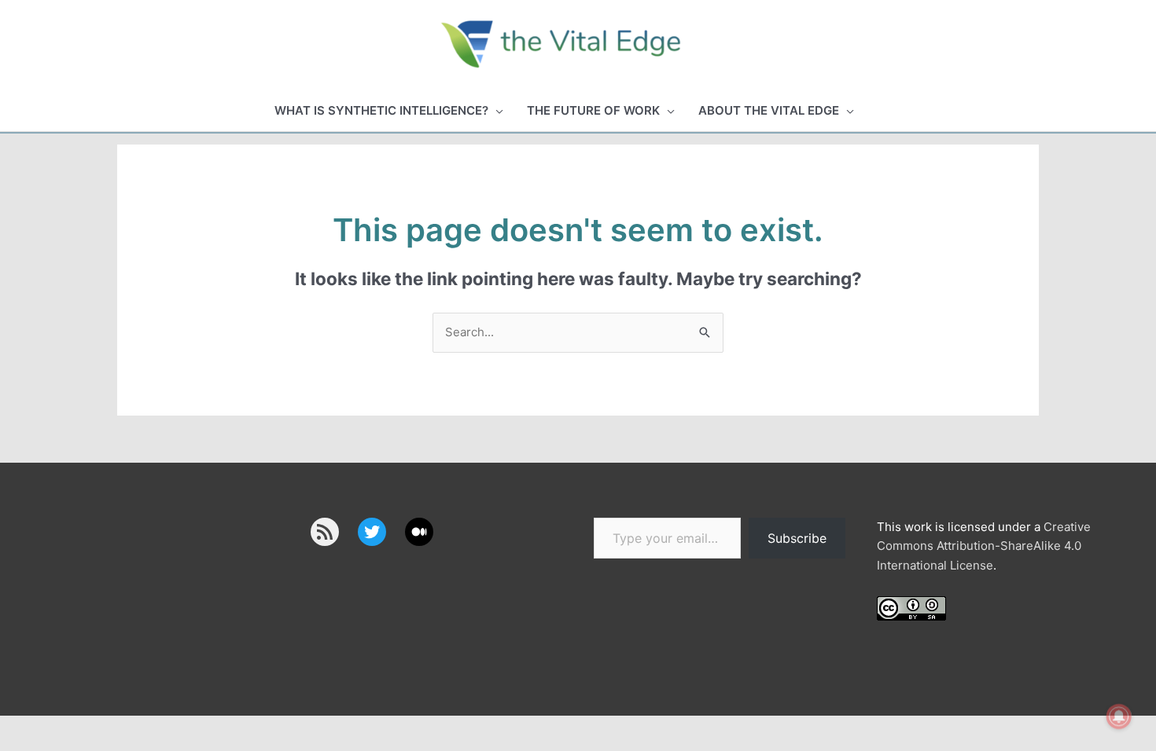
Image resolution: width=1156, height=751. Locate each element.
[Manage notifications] (1119, 716)
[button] (389, 111)
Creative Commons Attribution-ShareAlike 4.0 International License (984, 546)
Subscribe (797, 538)
